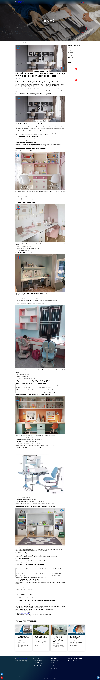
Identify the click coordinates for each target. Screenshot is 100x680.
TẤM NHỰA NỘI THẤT (37, 660)
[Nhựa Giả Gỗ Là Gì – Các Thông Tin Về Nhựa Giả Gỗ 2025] (76, 630)
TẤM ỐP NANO (36, 662)
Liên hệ (75, 2)
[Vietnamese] (84, 2)
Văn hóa (71, 52)
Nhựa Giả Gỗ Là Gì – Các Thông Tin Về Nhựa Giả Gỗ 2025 (75, 638)
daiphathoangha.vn (25, 613)
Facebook (72, 660)
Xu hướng (71, 57)
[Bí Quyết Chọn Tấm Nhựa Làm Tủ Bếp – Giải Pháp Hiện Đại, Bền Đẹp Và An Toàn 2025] (59, 630)
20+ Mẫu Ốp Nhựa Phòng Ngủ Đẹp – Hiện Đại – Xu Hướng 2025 (23, 638)
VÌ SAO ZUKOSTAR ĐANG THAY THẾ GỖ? (41, 637)
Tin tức (71, 2)
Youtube (78, 660)
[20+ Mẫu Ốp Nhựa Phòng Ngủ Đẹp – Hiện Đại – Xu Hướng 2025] (23, 630)
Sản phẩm (44, 2)
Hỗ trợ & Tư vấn (64, 2)
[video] (76, 69)
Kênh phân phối (56, 2)
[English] (82, 2)
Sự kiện (70, 55)
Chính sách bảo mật (55, 660)
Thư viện (50, 2)
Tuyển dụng (72, 50)
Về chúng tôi (38, 2)
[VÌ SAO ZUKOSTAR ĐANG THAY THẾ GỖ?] (41, 630)
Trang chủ (31, 2)
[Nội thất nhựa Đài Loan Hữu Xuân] (20, 2)
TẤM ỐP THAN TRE (37, 665)
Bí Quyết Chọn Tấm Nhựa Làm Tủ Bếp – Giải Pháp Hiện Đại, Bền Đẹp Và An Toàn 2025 (58, 639)
